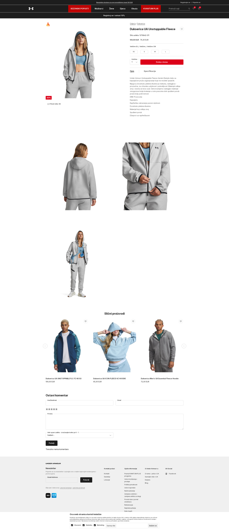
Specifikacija (150, 71)
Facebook (172, 474)
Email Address (52, 477)
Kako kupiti (128, 511)
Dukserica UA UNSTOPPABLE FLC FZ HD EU (63, 379)
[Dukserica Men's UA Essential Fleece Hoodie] (162, 345)
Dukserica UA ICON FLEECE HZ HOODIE (109, 379)
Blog (146, 483)
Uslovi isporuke (129, 488)
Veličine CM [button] (151, 46)
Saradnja (107, 477)
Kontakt (106, 474)
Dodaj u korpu (162, 62)
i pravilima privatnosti (78, 488)
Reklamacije (128, 505)
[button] (181, 32)
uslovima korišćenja (66, 488)
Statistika (89, 525)
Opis (132, 71)
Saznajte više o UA (151, 477)
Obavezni (77, 525)
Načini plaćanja (129, 491)
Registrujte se (185, 2)
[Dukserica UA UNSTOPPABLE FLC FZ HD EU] (67, 345)
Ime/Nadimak (52, 400)
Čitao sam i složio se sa (65, 488)
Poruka (49, 414)
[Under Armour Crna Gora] (31, 8)
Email (119, 400)
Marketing (100, 525)
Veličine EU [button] (134, 46)
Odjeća (133, 24)
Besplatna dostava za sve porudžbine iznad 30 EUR (114, 2)
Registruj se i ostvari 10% (114, 15)
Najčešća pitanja (130, 508)
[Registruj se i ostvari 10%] (125, 15)
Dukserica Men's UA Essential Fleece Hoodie (160, 379)
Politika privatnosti (130, 485)
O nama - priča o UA (152, 474)
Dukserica (141, 24)
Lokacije (107, 480)
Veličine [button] (142, 46)
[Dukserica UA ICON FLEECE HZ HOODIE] (114, 345)
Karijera (147, 480)
